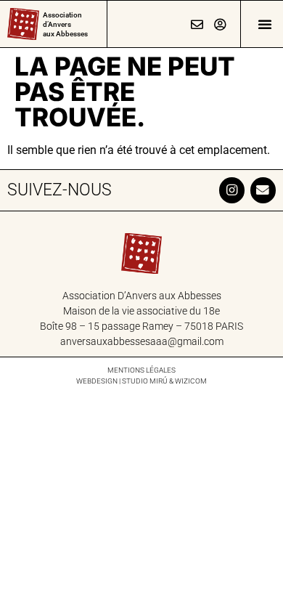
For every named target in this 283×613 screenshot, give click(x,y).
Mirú (158, 381)
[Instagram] (232, 190)
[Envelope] (263, 190)
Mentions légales (141, 370)
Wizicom (191, 381)
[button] (265, 24)
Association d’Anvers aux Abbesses (65, 24)
